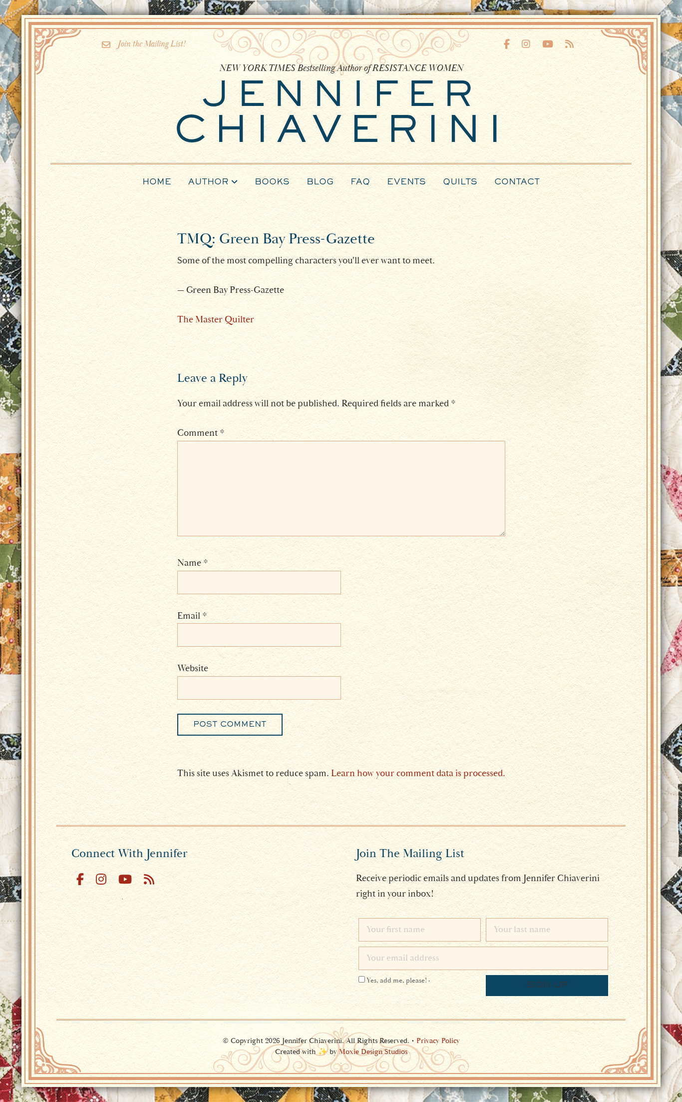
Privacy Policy (438, 1041)
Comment (201, 433)
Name (192, 563)
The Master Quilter (215, 319)
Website (192, 668)
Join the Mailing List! (151, 43)
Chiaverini (341, 115)
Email (192, 616)
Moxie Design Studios (373, 1052)
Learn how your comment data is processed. (418, 773)
